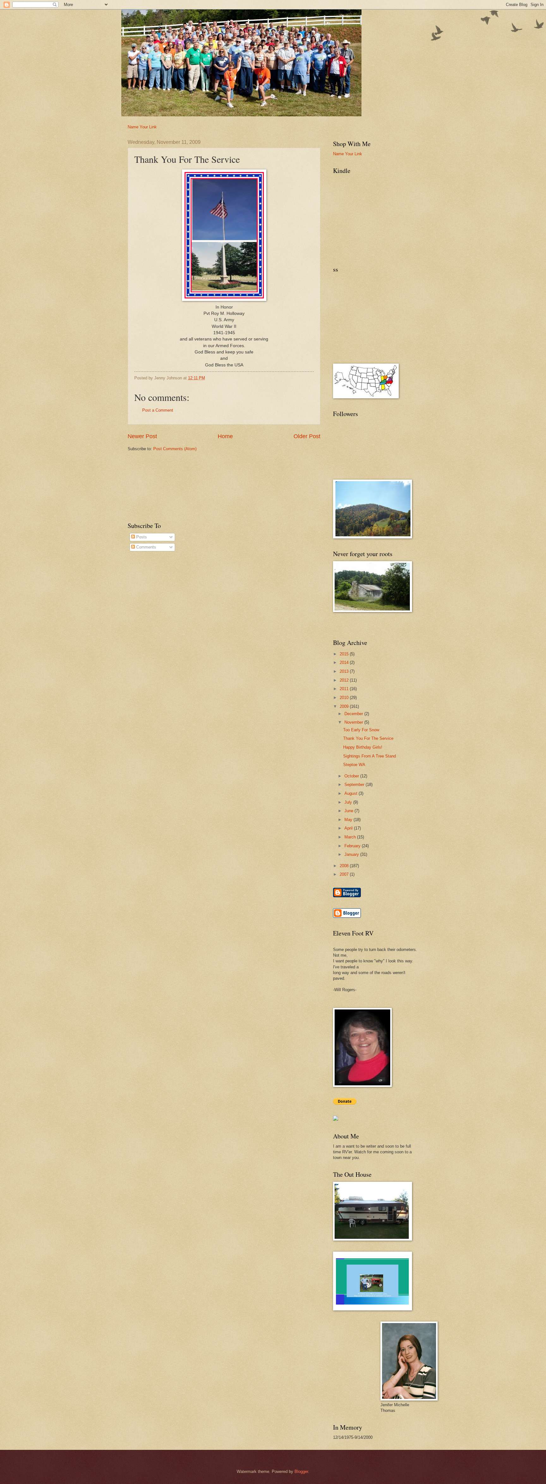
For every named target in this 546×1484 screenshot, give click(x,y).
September (355, 784)
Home (225, 436)
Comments (145, 547)
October (352, 776)
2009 (345, 706)
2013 (345, 671)
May (349, 819)
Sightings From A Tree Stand (369, 756)
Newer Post (142, 436)
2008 (345, 865)
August (351, 793)
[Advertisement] (165, 470)
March (350, 837)
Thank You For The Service (368, 738)
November (354, 722)
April (349, 828)
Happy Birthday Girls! (362, 747)
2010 (345, 697)
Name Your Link (142, 127)
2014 (345, 662)
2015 (345, 654)
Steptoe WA (354, 764)
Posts (141, 537)
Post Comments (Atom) (175, 448)
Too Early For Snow (361, 729)
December (354, 713)
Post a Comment (157, 410)
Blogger (301, 1471)
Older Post (307, 436)
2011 (345, 688)
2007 (345, 874)
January (352, 854)
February (353, 845)
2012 (345, 680)
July (348, 802)
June (349, 810)
